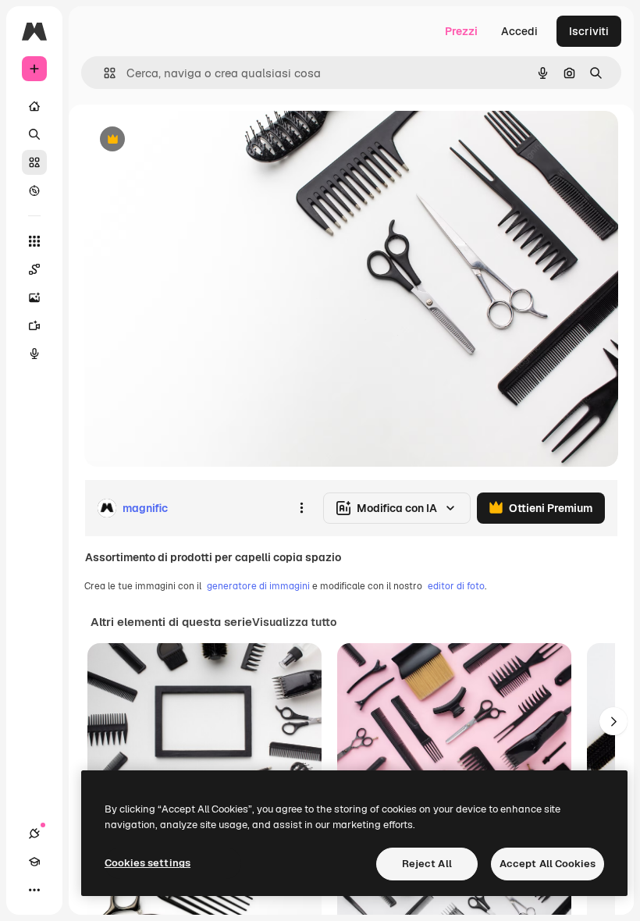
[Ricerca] (34, 134)
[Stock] (34, 162)
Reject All (427, 863)
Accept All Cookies (548, 863)
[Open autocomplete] (103, 73)
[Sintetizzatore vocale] (34, 353)
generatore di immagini (258, 586)
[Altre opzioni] (301, 508)
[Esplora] (34, 190)
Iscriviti (589, 31)
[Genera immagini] (34, 297)
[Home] (34, 106)
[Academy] (34, 861)
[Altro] (34, 889)
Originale (187, 140)
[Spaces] (34, 269)
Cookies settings (147, 862)
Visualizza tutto (294, 622)
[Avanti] (613, 721)
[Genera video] (34, 325)
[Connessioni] (34, 833)
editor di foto (456, 586)
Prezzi (461, 31)
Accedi (519, 31)
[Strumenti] (34, 241)
